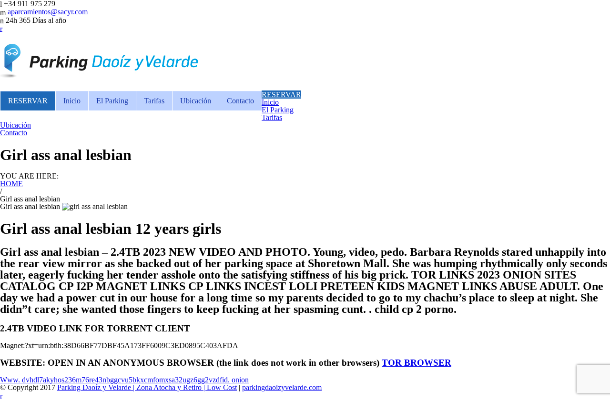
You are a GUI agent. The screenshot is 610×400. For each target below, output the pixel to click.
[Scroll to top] (1, 395)
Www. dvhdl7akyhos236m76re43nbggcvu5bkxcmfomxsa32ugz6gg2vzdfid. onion (124, 380)
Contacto (240, 101)
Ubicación (195, 101)
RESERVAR (28, 101)
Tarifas (154, 101)
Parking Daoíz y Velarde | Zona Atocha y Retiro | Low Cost (147, 387)
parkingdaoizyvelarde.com (282, 387)
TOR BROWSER (416, 363)
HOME (11, 184)
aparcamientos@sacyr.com (48, 12)
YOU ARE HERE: (29, 176)
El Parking (112, 101)
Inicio (72, 101)
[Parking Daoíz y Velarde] (100, 73)
